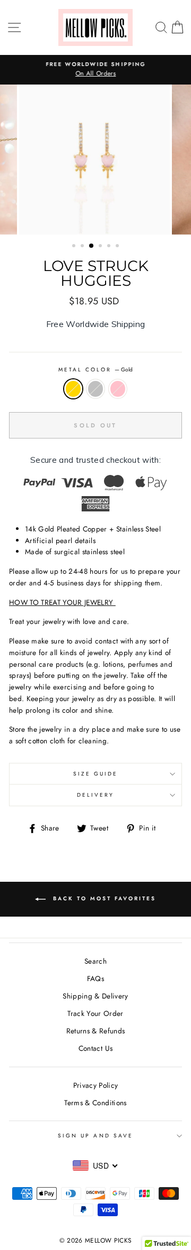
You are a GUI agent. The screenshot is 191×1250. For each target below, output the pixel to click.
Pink (118, 388)
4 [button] (101, 246)
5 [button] (109, 246)
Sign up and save (95, 1136)
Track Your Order (95, 1013)
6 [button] (118, 246)
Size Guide (95, 774)
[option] (95, 69)
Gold (73, 388)
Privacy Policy (95, 1085)
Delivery (95, 795)
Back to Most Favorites (103, 899)
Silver (95, 388)
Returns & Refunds (95, 1030)
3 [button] (91, 246)
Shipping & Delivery (95, 996)
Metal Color (95, 370)
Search (95, 961)
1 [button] (74, 246)
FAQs (95, 978)
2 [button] (83, 246)
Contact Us (95, 1048)
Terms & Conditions (95, 1102)
